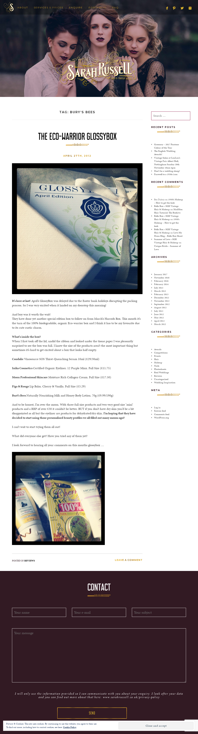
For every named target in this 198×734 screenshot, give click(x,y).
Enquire (76, 7)
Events (157, 356)
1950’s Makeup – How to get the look (168, 201)
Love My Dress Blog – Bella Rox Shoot (168, 234)
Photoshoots (160, 369)
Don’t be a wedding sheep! (167, 171)
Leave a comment (129, 560)
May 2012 (159, 317)
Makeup (158, 362)
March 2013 (160, 291)
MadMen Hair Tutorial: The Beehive (168, 211)
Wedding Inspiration (164, 382)
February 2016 (161, 280)
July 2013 (158, 287)
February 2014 (161, 284)
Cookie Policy (69, 727)
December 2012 (161, 297)
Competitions (161, 352)
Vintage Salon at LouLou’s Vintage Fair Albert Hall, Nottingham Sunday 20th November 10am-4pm (167, 162)
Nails (156, 365)
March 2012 (160, 324)
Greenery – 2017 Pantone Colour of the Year (166, 146)
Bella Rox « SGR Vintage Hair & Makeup (166, 208)
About (22, 7)
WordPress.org (161, 417)
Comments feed (161, 414)
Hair (156, 359)
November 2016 (161, 277)
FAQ (115, 7)
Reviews (29, 560)
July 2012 (158, 311)
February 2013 (161, 294)
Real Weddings (161, 372)
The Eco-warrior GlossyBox (77, 136)
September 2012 (162, 304)
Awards (157, 349)
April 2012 (159, 320)
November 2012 (161, 300)
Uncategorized (161, 379)
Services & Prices (48, 7)
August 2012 (160, 307)
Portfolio (98, 7)
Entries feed (160, 410)
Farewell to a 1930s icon (166, 174)
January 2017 (160, 274)
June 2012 (159, 314)
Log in (157, 407)
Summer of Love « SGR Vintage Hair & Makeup (166, 241)
